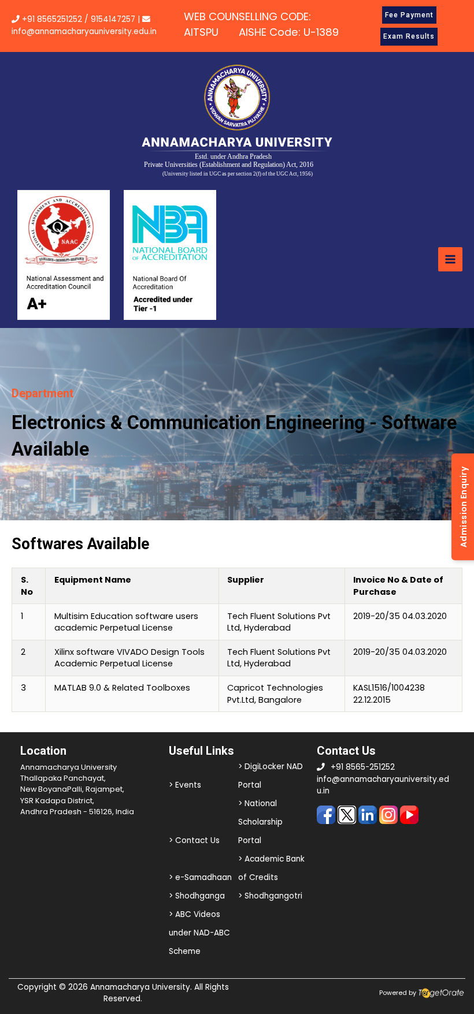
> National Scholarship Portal (260, 822)
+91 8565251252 (52, 19)
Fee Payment (409, 15)
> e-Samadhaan (200, 877)
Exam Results (409, 36)
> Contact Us (194, 840)
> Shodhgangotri (270, 895)
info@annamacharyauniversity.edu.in (84, 31)
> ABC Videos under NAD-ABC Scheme (199, 933)
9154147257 (113, 19)
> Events (185, 785)
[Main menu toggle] (450, 259)
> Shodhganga (197, 895)
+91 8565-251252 (363, 767)
